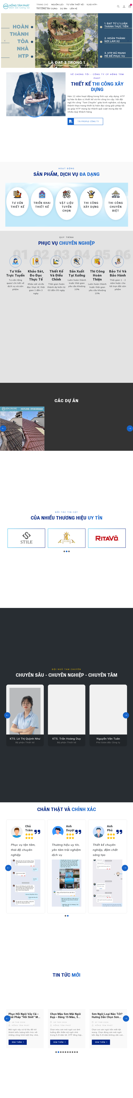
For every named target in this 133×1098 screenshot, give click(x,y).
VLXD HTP (92, 4)
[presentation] (3, 428)
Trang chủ (42, 4)
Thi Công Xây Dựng (46, 8)
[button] (64, 551)
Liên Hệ (73, 8)
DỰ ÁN (63, 8)
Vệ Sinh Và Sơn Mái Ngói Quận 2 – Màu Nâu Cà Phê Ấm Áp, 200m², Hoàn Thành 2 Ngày (24, 428)
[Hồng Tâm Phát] (16, 6)
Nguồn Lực (57, 4)
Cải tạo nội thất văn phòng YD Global (114, 421)
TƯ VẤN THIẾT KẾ (74, 4)
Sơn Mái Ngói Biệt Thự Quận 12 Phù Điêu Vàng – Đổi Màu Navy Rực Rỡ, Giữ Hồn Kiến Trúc (69, 428)
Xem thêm (17, 1042)
